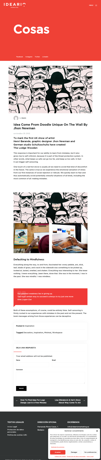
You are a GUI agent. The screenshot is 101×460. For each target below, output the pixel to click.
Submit (21, 388)
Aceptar (58, 452)
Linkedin (45, 56)
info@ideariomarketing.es (78, 427)
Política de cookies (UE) (17, 435)
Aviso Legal (90, 456)
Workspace (57, 332)
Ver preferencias (90, 452)
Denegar (74, 452)
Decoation (28, 332)
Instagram (28, 56)
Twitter (37, 56)
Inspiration (29, 326)
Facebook (19, 56)
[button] (97, 431)
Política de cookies (60, 456)
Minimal (47, 332)
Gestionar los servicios (57, 447)
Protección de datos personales (76, 456)
